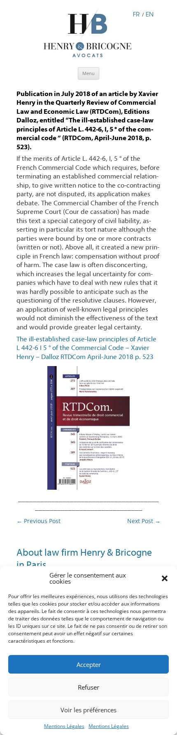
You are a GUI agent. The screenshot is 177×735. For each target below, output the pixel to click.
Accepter (89, 664)
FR (136, 14)
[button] (165, 578)
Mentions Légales (64, 726)
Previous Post (38, 521)
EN (150, 14)
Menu (88, 73)
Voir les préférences (88, 710)
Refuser (88, 687)
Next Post (144, 521)
